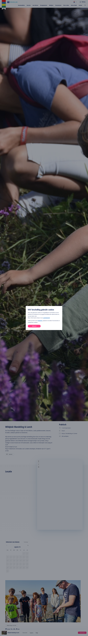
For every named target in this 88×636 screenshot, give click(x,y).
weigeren (40, 320)
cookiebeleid (46, 318)
